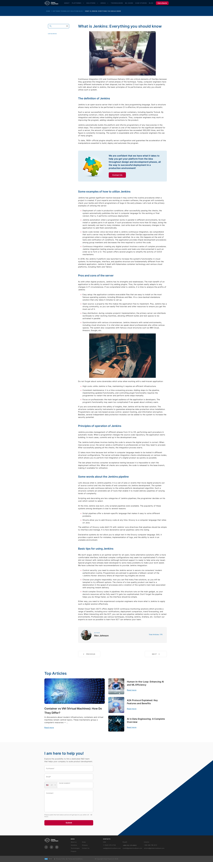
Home (48, 11)
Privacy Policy (61, 859)
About (67, 3)
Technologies (117, 3)
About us (74, 842)
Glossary (85, 845)
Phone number (65, 783)
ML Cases (129, 3)
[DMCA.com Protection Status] (48, 859)
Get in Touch (57, 64)
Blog (151, 3)
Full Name (50, 768)
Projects (73, 851)
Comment (49, 793)
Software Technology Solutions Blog (68, 11)
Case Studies (141, 3)
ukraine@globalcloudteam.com (154, 848)
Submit (69, 823)
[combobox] (50, 785)
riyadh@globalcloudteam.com (132, 848)
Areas (103, 3)
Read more (49, 727)
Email (48, 777)
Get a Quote (162, 3)
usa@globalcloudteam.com (112, 848)
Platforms (76, 3)
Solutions (90, 3)
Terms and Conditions (75, 859)
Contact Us (117, 175)
